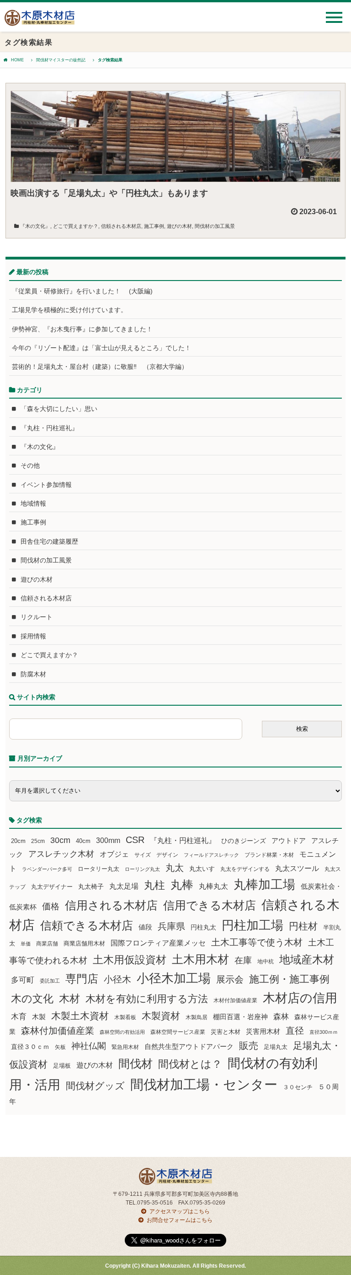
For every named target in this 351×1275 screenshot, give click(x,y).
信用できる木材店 (209, 905)
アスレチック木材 (61, 854)
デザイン (167, 855)
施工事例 (154, 226)
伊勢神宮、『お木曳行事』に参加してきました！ (82, 329)
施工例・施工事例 (289, 979)
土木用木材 (200, 959)
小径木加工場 (174, 978)
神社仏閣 (88, 1046)
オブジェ (114, 854)
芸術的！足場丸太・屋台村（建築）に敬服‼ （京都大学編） (100, 366)
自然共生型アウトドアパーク (189, 1046)
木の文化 (32, 999)
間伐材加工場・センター (203, 1084)
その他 (30, 465)
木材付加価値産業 (235, 1000)
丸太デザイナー (52, 887)
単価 (26, 943)
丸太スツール (297, 868)
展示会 (230, 979)
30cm (60, 840)
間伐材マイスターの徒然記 (60, 60)
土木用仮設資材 (129, 960)
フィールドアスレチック (211, 855)
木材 (69, 999)
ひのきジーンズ (243, 840)
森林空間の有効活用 (122, 1032)
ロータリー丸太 (98, 868)
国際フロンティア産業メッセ (158, 943)
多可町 (22, 980)
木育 (19, 1016)
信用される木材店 (111, 905)
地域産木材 (306, 959)
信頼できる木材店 (86, 925)
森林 (281, 1016)
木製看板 (125, 1017)
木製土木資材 (80, 1015)
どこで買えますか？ (75, 226)
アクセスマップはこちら (179, 1211)
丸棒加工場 (264, 884)
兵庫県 (171, 926)
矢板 (60, 1047)
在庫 (243, 960)
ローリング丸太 (142, 869)
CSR (135, 840)
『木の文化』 (35, 226)
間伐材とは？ (190, 1064)
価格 (50, 906)
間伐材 (135, 1064)
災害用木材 (263, 1031)
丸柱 (154, 885)
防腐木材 (33, 674)
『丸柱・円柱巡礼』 (49, 428)
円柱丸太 (203, 927)
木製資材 (161, 1015)
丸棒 (181, 885)
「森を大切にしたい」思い (59, 408)
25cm (38, 841)
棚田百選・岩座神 (240, 1017)
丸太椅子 (91, 886)
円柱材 (303, 926)
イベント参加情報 (46, 484)
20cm (18, 841)
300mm (108, 840)
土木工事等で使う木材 (257, 942)
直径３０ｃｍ (30, 1046)
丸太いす (202, 868)
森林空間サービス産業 (177, 1032)
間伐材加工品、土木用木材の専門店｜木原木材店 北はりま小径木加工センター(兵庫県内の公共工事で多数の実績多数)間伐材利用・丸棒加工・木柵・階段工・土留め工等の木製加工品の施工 (39, 21)
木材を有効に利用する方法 (146, 999)
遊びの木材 (179, 226)
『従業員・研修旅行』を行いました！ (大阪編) (85, 291)
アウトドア (288, 840)
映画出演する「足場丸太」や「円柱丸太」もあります (109, 193)
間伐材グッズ (95, 1086)
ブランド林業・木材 (269, 855)
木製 (39, 1017)
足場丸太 (275, 1047)
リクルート (37, 617)
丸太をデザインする (245, 869)
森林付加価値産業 (57, 1031)
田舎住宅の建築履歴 (49, 541)
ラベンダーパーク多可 (47, 869)
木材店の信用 (300, 998)
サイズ (142, 855)
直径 (295, 1031)
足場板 (62, 1066)
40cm (83, 841)
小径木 (117, 979)
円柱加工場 (252, 925)
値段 (145, 927)
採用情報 (33, 636)
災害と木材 (225, 1031)
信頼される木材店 (121, 226)
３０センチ (298, 1087)
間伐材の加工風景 (215, 226)
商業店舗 (47, 943)
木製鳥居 (196, 1017)
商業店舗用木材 (84, 943)
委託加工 (50, 980)
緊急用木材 (125, 1047)
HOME (17, 60)
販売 (248, 1045)
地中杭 (265, 961)
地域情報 (33, 503)
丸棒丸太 (213, 886)
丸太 (174, 868)
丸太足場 (123, 886)
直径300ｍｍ (323, 1032)
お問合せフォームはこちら (180, 1220)
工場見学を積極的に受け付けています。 (69, 309)
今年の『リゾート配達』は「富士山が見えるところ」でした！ (101, 347)
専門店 (81, 978)
